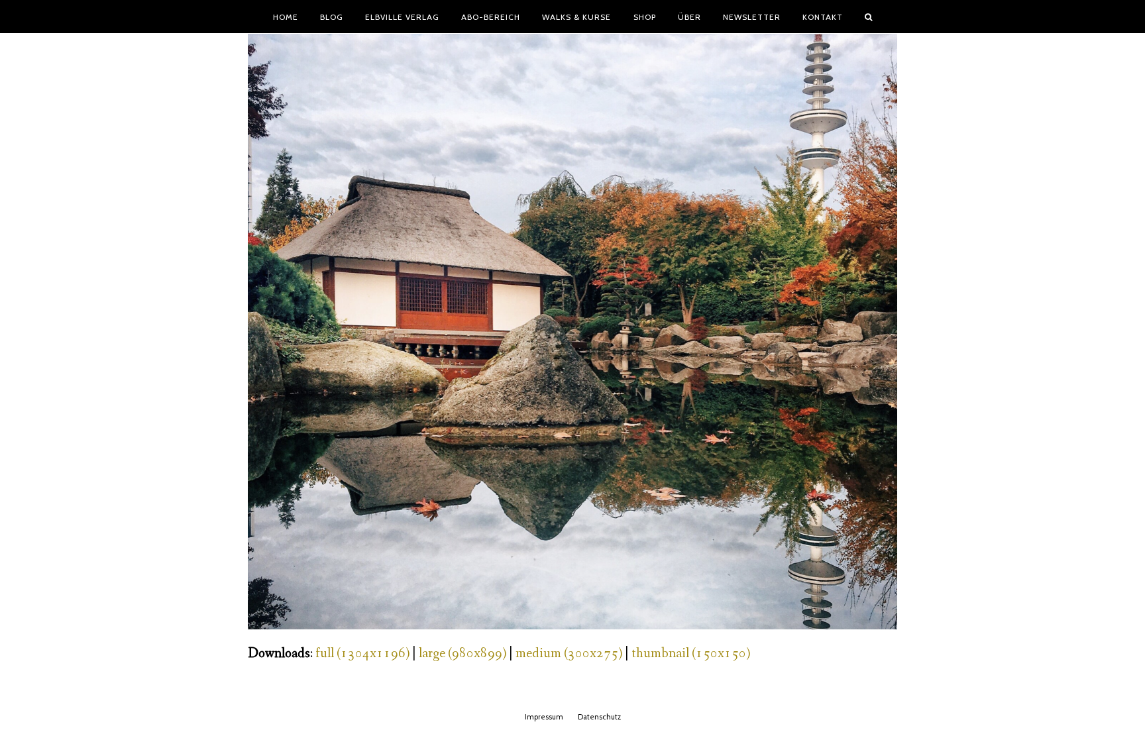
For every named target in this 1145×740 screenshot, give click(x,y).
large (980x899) (462, 653)
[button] (868, 16)
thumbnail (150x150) (690, 653)
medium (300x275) (569, 653)
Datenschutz (599, 716)
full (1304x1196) (362, 653)
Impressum (544, 716)
